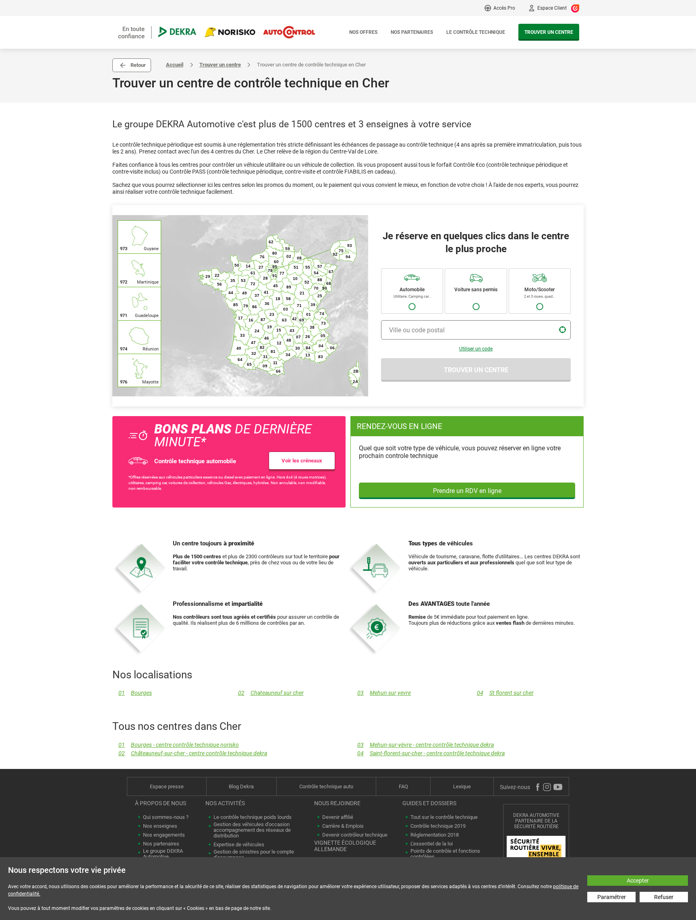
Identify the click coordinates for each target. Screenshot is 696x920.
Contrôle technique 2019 (438, 826)
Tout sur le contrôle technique (444, 817)
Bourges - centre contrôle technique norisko (178, 745)
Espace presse (167, 786)
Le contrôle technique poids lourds (252, 817)
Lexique (462, 786)
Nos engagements (164, 835)
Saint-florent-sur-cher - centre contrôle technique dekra (431, 753)
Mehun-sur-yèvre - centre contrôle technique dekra (425, 745)
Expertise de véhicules (238, 844)
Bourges (135, 693)
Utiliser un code (476, 349)
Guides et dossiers (429, 803)
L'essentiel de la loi (431, 844)
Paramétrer (611, 897)
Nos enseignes (160, 826)
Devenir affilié (337, 817)
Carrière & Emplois (343, 826)
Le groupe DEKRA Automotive (163, 854)
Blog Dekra (241, 786)
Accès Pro (504, 8)
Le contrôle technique (475, 32)
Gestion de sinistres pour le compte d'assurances (253, 854)
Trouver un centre (548, 32)
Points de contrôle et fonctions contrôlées (445, 854)
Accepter (638, 880)
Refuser (663, 897)
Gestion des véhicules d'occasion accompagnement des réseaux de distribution (252, 830)
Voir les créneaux (302, 461)
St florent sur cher (505, 693)
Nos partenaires (412, 32)
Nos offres (363, 32)
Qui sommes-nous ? (165, 817)
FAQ (403, 786)
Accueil (174, 65)
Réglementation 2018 (434, 835)
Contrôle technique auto (326, 786)
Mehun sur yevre (384, 693)
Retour (138, 65)
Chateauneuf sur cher (271, 693)
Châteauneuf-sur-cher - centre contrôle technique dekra (192, 753)
